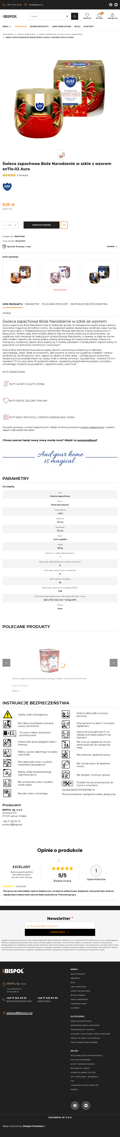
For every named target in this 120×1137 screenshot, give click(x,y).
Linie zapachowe (78, 987)
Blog (73, 982)
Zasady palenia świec (80, 991)
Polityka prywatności (81, 1060)
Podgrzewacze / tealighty (83, 1030)
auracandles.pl (86, 440)
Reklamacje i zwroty (80, 1068)
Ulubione (75, 1008)
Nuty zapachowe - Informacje (84, 1077)
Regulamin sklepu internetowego (86, 1056)
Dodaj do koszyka (41, 225)
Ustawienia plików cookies (83, 1085)
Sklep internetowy (22, 1126)
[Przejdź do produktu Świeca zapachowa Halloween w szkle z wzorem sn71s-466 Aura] (20, 274)
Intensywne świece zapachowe (85, 1025)
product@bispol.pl (12, 824)
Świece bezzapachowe (81, 1021)
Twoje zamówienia (79, 999)
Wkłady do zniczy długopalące (85, 1038)
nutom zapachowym (93, 427)
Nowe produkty (78, 974)
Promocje (75, 978)
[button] (74, 16)
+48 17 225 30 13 (11, 821)
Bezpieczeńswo (78, 995)
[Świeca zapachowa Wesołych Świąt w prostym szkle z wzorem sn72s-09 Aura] (49, 655)
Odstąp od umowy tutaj (82, 1072)
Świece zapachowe (26, 34)
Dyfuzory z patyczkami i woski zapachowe (90, 1034)
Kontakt (74, 1089)
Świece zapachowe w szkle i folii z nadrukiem (60, 34)
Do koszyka (49, 652)
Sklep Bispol (8, 34)
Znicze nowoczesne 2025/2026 (84, 1042)
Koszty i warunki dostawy (83, 1064)
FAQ (72, 1081)
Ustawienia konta (79, 1004)
